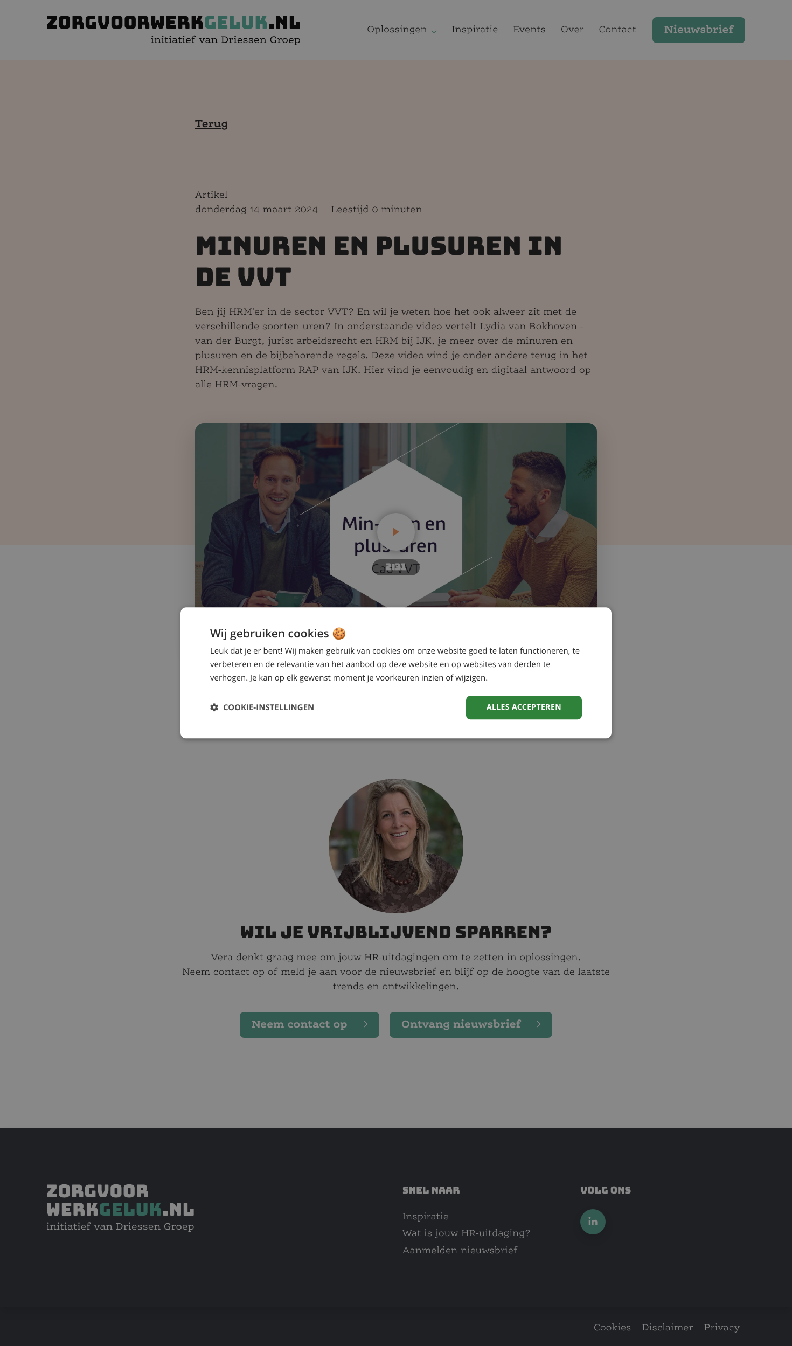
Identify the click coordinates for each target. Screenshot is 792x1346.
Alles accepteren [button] (524, 707)
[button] (262, 708)
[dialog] (396, 672)
